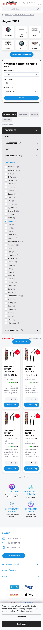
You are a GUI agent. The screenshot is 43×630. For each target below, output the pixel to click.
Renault (12, 262)
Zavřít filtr (10, 130)
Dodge (12, 194)
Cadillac (12, 180)
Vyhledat (21, 98)
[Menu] (40, 3)
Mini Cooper (13, 323)
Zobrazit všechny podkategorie (21, 54)
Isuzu (11, 320)
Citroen (12, 184)
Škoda (12, 286)
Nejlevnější (23, 114)
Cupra (11, 306)
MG (10, 316)
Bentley (12, 303)
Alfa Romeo (13, 167)
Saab (11, 265)
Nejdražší (34, 114)
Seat (11, 269)
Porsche (12, 258)
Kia (11, 228)
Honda (12, 204)
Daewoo (12, 191)
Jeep (11, 225)
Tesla (11, 289)
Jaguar (12, 221)
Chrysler (12, 214)
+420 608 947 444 (13, 543)
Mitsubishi (13, 245)
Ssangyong (13, 275)
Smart (11, 272)
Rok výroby (8, 79)
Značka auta (9, 70)
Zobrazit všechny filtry (21, 341)
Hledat (38, 9)
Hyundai (12, 208)
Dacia (11, 187)
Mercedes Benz (15, 242)
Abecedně (6, 120)
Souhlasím (21, 624)
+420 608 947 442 (13, 547)
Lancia (11, 231)
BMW (11, 177)
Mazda (12, 238)
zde (30, 611)
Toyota (12, 292)
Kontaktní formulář (14, 555)
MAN (11, 313)
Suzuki (12, 282)
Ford (11, 201)
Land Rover (13, 235)
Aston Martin (14, 170)
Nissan (12, 248)
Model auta (8, 88)
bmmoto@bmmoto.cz (15, 538)
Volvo (11, 299)
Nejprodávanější (9, 114)
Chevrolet (13, 211)
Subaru (12, 279)
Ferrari (11, 309)
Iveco (11, 218)
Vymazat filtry (9, 338)
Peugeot (12, 255)
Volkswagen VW (15, 296)
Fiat (11, 197)
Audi (11, 174)
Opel (11, 252)
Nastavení (21, 617)
